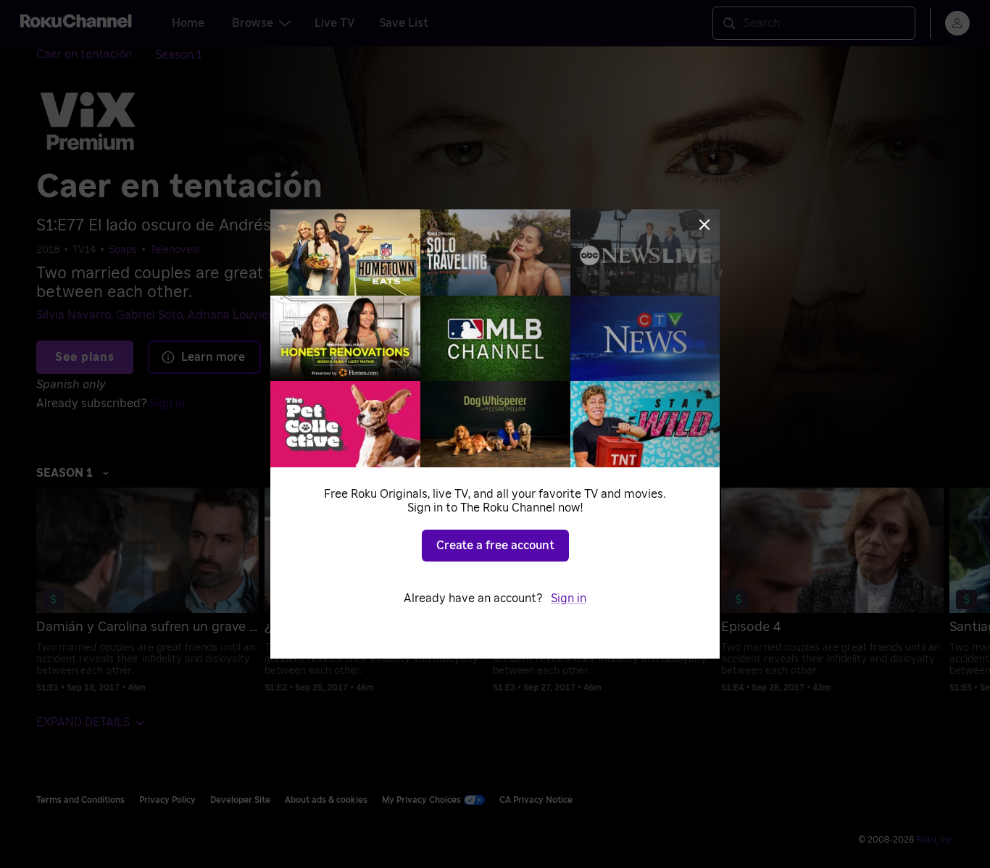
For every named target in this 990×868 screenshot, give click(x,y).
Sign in (568, 598)
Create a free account (495, 545)
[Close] (704, 224)
